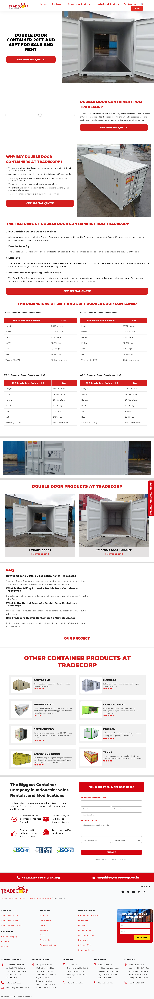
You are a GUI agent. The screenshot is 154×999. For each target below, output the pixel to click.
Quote (42, 925)
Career (43, 935)
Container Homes (86, 950)
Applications (130, 4)
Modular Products (86, 930)
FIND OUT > (38, 689)
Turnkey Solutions (48, 945)
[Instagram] (144, 892)
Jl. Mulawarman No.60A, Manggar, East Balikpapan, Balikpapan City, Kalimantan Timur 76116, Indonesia (108, 971)
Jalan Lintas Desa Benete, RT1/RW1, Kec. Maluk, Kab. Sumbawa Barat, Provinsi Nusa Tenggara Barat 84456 (139, 971)
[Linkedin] (139, 892)
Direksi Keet (83, 920)
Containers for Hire (9, 920)
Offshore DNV (84, 945)
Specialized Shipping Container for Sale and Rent (29, 898)
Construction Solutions (79, 4)
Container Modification (11, 925)
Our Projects (45, 920)
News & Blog (45, 930)
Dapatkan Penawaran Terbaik (151, 498)
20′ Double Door (40, 550)
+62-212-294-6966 (13, 983)
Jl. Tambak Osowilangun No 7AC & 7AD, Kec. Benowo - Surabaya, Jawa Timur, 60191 (77, 971)
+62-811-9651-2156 (75, 983)
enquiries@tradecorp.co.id (17, 988)
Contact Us (45, 940)
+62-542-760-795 (105, 983)
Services (43, 4)
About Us (44, 915)
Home (3, 898)
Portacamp (83, 940)
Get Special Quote (31, 59)
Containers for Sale (9, 915)
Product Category (9, 937)
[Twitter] (128, 892)
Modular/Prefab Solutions (107, 4)
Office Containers (86, 935)
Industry (5, 942)
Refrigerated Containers (89, 915)
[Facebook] (122, 892)
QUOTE (137, 8)
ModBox (82, 925)
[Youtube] (133, 892)
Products (56, 4)
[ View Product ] (40, 554)
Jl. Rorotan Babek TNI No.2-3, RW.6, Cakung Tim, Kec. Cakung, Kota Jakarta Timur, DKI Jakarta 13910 (16, 971)
